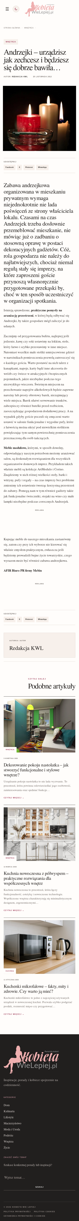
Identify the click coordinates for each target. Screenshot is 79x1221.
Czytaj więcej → (14, 798)
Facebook (10, 167)
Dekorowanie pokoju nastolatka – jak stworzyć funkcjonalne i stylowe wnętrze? (36, 770)
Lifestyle (9, 1117)
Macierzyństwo (12, 1123)
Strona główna (12, 28)
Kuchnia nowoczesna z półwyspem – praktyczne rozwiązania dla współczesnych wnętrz (36, 878)
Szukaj (39, 1187)
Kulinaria (9, 1111)
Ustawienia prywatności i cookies (24, 1216)
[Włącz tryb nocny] (16, 9)
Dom (7, 1105)
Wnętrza (29, 28)
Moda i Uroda (12, 1129)
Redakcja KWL (20, 77)
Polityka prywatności (17, 1212)
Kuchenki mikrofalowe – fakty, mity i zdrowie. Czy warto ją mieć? (36, 988)
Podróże (8, 1135)
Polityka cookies (44, 1212)
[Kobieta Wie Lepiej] (39, 9)
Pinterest (29, 167)
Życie (7, 1147)
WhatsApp (42, 167)
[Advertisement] (39, 521)
